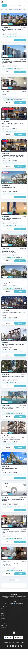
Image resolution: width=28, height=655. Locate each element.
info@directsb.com (19, 603)
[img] (14, 19)
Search (5, 5)
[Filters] (10, 5)
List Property (3, 610)
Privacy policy (3, 627)
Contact (20, 71)
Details (8, 71)
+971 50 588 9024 (9, 603)
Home (2, 608)
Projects (2, 613)
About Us (2, 615)
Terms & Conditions (4, 625)
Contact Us (3, 618)
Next (17, 580)
